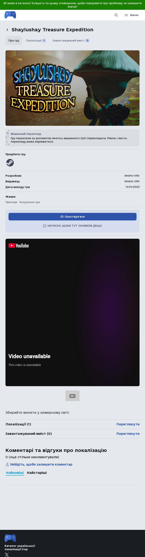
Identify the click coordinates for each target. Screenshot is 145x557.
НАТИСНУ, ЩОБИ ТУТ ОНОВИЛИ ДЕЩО (75, 225)
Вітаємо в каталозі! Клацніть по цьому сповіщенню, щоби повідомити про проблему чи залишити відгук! (73, 5)
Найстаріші (37, 472)
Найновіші (15, 472)
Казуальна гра (29, 202)
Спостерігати (75, 216)
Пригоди (11, 202)
